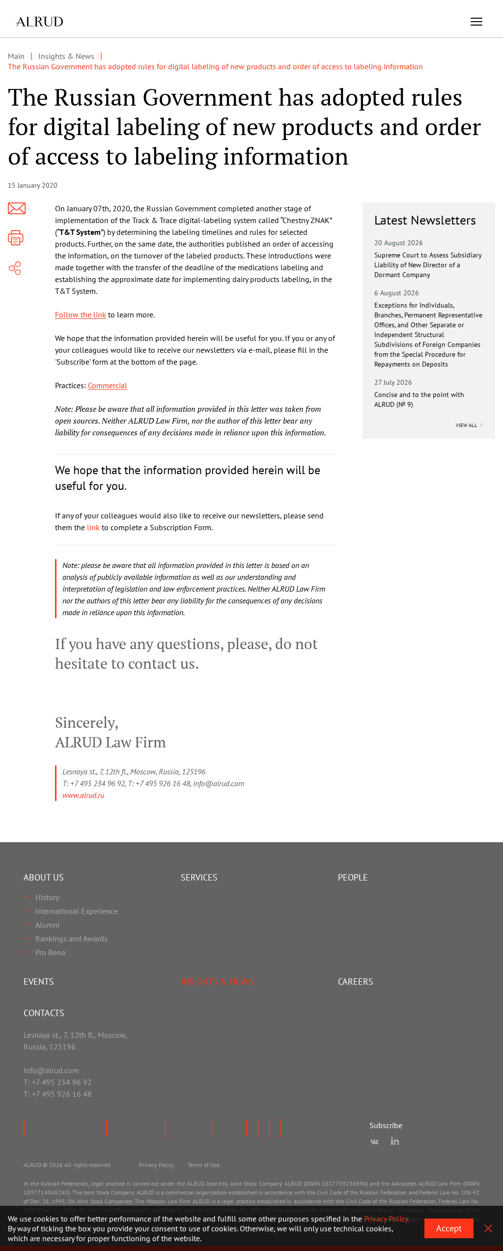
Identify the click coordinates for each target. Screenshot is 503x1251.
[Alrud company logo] (39, 22)
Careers (355, 981)
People (353, 877)
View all (467, 425)
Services (199, 877)
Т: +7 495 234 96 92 (58, 1082)
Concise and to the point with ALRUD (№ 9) (419, 399)
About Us (44, 877)
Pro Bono (50, 952)
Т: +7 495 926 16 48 (58, 1094)
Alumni (47, 925)
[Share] (15, 268)
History (47, 897)
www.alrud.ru (83, 795)
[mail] (17, 208)
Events (39, 981)
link (93, 527)
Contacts (44, 1013)
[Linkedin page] (395, 1142)
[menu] (476, 21)
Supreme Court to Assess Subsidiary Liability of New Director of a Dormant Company (427, 265)
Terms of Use (204, 1164)
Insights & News (217, 981)
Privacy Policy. (386, 1218)
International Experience (76, 911)
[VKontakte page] (374, 1142)
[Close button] (488, 1228)
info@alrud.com (51, 1070)
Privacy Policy (156, 1164)
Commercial (107, 385)
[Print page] (16, 238)
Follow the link (80, 314)
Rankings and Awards (71, 938)
